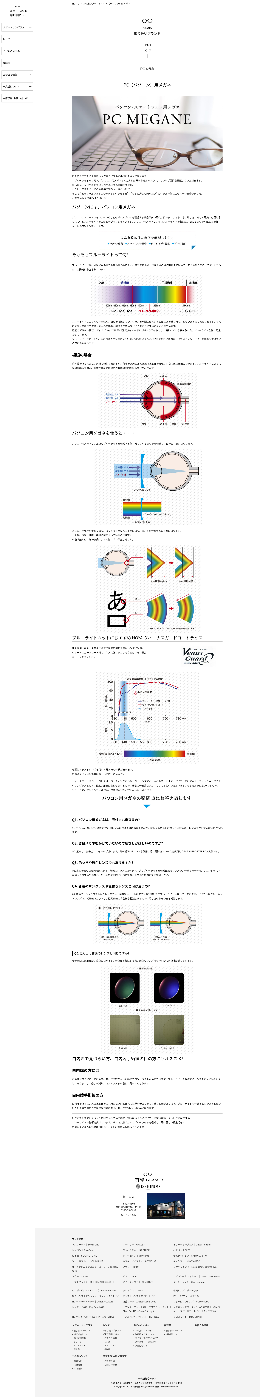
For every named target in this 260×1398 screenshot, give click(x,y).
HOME (75, 3)
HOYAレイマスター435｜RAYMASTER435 (93, 1316)
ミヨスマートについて (145, 1341)
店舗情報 (78, 1364)
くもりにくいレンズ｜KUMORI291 (191, 1301)
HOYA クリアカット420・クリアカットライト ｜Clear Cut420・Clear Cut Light (147, 1309)
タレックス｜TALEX (133, 1290)
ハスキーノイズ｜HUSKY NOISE (139, 1261)
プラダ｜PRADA (131, 1266)
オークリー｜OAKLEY (134, 1244)
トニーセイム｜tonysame (136, 1255)
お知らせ (78, 1360)
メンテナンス (79, 1345)
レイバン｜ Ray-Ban (82, 1250)
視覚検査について (82, 1334)
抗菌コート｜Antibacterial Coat (139, 1301)
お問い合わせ (110, 1364)
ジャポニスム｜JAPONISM (136, 1250)
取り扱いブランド (92, 3)
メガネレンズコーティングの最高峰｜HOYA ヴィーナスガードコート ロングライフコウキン (196, 1309)
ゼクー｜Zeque (80, 1276)
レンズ (107, 1341)
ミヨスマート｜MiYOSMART (187, 1316)
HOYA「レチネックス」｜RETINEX (141, 1316)
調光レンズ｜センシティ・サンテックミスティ (95, 1296)
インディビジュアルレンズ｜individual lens (94, 1290)
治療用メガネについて (145, 1334)
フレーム (77, 1341)
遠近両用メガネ (111, 1334)
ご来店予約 (109, 1360)
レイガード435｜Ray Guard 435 (88, 1307)
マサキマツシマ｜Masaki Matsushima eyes (195, 1266)
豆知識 (76, 1348)
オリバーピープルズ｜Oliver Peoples (192, 1244)
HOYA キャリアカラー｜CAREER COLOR (92, 1301)
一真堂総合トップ (147, 1378)
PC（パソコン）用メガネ (186, 1296)
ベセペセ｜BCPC (181, 1250)
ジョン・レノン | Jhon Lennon (188, 1281)
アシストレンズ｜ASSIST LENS (139, 1296)
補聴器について (173, 1334)
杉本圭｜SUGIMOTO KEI (85, 1255)
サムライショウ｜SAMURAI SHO (190, 1255)
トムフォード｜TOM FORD (85, 1244)
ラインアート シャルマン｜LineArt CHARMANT (197, 1276)
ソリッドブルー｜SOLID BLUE (87, 1261)
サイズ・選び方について (146, 1338)
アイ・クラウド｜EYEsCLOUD (138, 1281)
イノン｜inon (129, 1276)
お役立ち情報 (80, 1338)
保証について (141, 1345)
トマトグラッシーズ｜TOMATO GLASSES (93, 1281)
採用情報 (78, 1368)
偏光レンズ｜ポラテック (185, 1290)
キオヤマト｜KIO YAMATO (186, 1261)
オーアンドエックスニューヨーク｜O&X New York (95, 1268)
